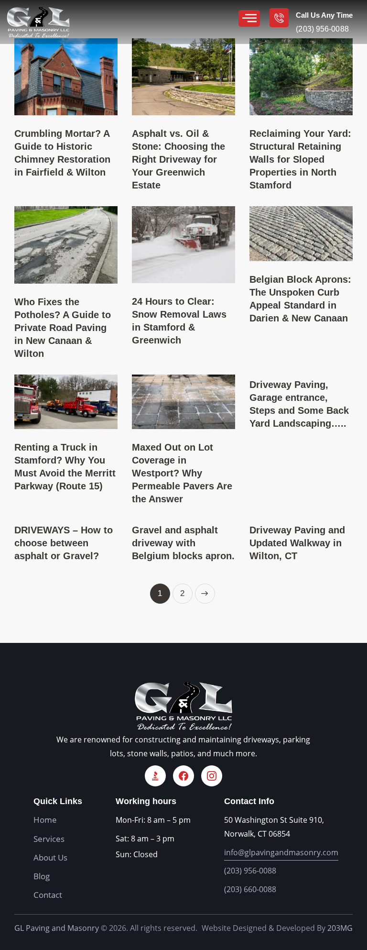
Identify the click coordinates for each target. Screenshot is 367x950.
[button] (249, 18)
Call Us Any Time (324, 15)
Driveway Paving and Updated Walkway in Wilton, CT (297, 543)
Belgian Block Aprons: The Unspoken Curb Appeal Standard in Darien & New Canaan (300, 298)
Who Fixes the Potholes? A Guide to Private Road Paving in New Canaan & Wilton (62, 328)
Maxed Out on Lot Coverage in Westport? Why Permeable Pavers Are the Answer (182, 473)
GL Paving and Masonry (56, 928)
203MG (340, 928)
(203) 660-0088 (250, 889)
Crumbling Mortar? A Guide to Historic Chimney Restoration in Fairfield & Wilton (62, 152)
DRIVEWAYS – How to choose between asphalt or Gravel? (63, 543)
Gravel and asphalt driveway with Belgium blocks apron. (183, 543)
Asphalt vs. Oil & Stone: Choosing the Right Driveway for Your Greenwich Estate (178, 159)
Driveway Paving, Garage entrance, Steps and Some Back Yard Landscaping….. (299, 404)
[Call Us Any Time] (279, 17)
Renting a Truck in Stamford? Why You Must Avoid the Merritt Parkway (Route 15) (65, 466)
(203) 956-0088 (250, 870)
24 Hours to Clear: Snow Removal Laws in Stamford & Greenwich (179, 320)
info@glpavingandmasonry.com (281, 852)
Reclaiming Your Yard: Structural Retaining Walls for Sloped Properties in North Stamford (300, 159)
